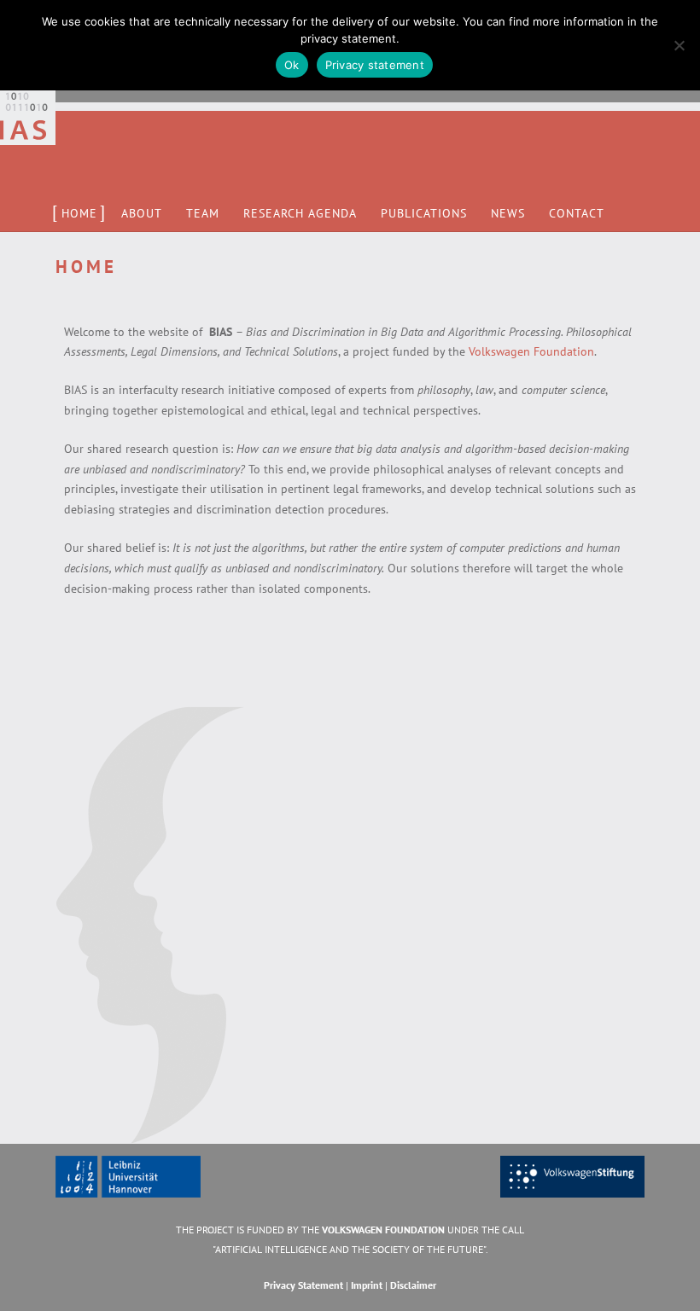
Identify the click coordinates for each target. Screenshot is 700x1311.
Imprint (366, 1285)
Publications (424, 213)
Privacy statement (374, 65)
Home (79, 213)
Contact (576, 213)
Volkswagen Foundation (531, 351)
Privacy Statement (303, 1285)
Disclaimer (413, 1285)
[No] (678, 45)
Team (202, 213)
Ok (292, 65)
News (508, 213)
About (141, 213)
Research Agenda (300, 213)
